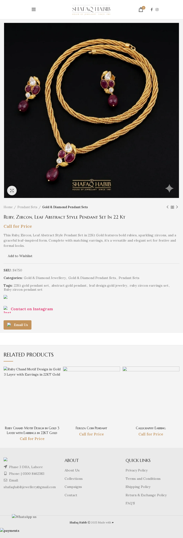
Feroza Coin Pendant (91, 428)
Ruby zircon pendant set (23, 290)
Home (8, 207)
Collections (74, 478)
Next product (177, 207)
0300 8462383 (33, 473)
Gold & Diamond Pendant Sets (65, 207)
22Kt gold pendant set (31, 286)
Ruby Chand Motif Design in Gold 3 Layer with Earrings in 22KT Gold (32, 430)
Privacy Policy (136, 470)
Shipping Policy (138, 487)
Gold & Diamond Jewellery (45, 278)
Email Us (21, 325)
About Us (72, 470)
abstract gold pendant (68, 286)
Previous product (167, 207)
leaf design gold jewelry (108, 286)
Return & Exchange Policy (146, 495)
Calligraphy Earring (151, 428)
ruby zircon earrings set (149, 286)
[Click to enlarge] (12, 190)
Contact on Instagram (32, 308)
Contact (71, 495)
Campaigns (73, 487)
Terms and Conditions (143, 478)
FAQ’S (130, 503)
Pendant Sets (27, 207)
